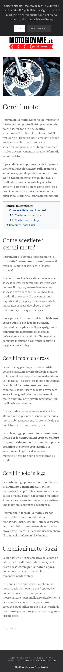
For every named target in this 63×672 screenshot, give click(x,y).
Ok (19, 28)
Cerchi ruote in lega (27, 220)
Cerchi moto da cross (28, 215)
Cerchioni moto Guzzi (22, 225)
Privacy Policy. (45, 19)
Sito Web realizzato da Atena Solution (31, 667)
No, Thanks (39, 28)
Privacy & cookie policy (41, 660)
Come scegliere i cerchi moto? (27, 210)
